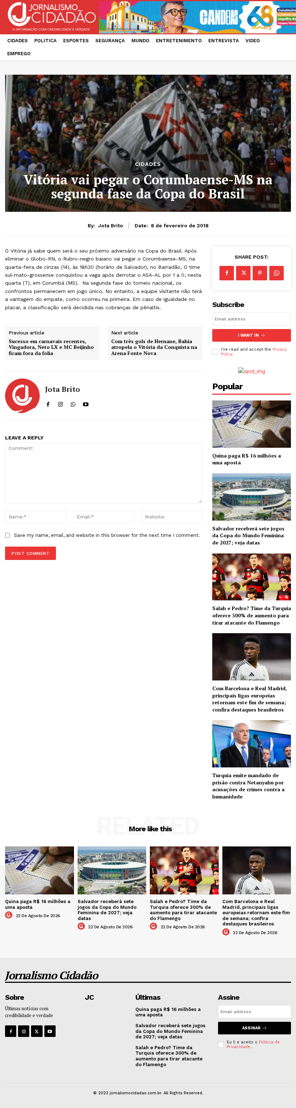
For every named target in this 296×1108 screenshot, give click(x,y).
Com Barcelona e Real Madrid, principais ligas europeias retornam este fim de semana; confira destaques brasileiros (249, 699)
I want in (248, 335)
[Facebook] (226, 273)
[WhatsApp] (276, 273)
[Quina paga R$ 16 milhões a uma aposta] (251, 424)
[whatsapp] (73, 403)
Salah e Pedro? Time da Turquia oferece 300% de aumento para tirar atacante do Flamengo (251, 615)
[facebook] (48, 403)
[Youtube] (50, 1031)
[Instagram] (23, 1031)
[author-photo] (9, 915)
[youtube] (85, 403)
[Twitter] (243, 273)
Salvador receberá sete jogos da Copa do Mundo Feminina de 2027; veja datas (248, 535)
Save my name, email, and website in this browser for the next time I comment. (107, 535)
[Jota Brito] (22, 395)
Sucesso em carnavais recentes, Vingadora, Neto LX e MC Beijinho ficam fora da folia (51, 347)
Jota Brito (110, 225)
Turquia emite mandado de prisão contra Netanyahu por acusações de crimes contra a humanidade (248, 786)
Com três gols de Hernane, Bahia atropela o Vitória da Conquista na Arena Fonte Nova (154, 347)
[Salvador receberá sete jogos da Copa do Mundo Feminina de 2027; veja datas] (251, 497)
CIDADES (148, 164)
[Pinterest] (260, 273)
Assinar (251, 1028)
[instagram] (60, 403)
